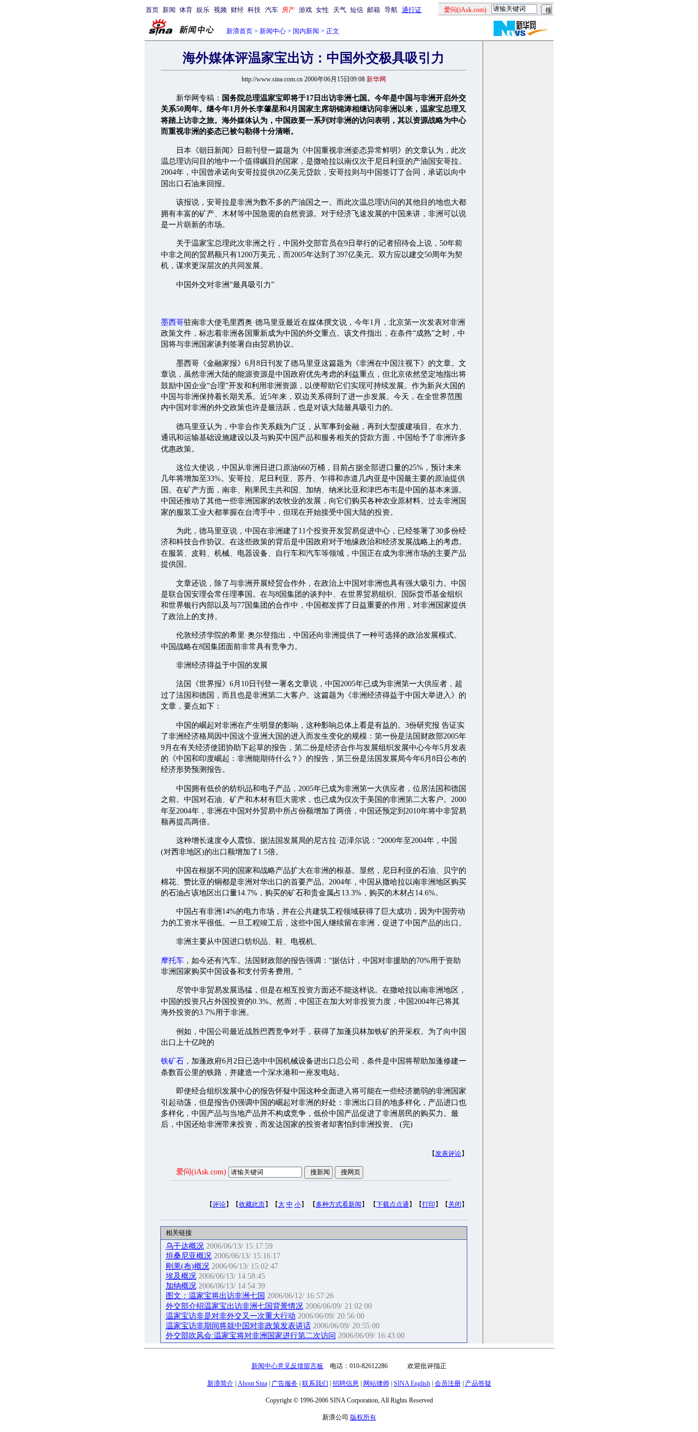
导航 (391, 10)
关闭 (454, 1204)
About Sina (252, 1383)
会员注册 (448, 1383)
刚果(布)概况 (187, 1266)
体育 (185, 10)
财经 (237, 10)
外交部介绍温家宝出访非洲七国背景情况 (234, 1306)
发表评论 (448, 1153)
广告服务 (285, 1383)
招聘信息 (346, 1383)
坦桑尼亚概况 (189, 1256)
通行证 (412, 10)
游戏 (305, 10)
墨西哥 (172, 322)
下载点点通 (392, 1204)
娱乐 (202, 10)
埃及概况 (181, 1276)
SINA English (412, 1383)
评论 (219, 1204)
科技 (254, 10)
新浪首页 (239, 31)
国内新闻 (306, 31)
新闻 (169, 10)
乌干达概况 (185, 1246)
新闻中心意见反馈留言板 (287, 1366)
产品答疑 (478, 1383)
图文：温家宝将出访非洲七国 (215, 1296)
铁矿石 (172, 1061)
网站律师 (376, 1383)
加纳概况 (181, 1286)
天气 (339, 10)
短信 (356, 10)
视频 (220, 10)
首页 (152, 10)
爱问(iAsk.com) (201, 1172)
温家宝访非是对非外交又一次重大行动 (231, 1316)
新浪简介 (220, 1383)
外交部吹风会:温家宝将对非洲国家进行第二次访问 (251, 1336)
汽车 (271, 10)
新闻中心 (273, 31)
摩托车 (172, 960)
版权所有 (363, 1417)
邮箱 (373, 10)
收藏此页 (252, 1204)
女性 (322, 10)
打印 (428, 1204)
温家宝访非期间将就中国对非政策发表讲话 (238, 1326)
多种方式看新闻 (339, 1204)
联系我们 (315, 1383)
